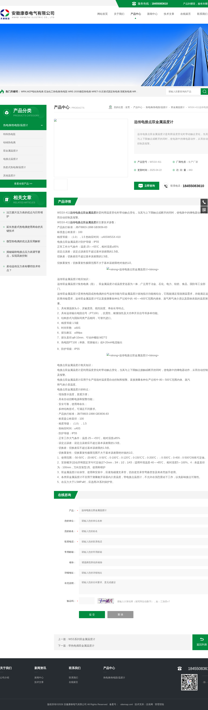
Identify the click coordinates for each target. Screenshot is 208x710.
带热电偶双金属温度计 (81, 645)
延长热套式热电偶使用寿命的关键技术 (24, 229)
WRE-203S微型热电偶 (79, 91)
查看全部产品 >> (23, 183)
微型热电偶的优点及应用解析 (23, 241)
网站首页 (102, 13)
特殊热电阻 (9, 134)
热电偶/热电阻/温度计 (15, 125)
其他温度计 (9, 175)
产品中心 (136, 13)
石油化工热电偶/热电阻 (55, 91)
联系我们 (73, 677)
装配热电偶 (126, 91)
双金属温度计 (10, 150)
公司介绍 (4, 677)
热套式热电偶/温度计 (14, 167)
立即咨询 (149, 185)
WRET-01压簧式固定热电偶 (105, 91)
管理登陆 (159, 704)
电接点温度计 (10, 159)
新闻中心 (152, 13)
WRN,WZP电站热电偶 (32, 91)
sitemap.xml (126, 704)
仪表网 (149, 704)
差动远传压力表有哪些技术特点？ (23, 268)
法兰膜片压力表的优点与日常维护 (24, 214)
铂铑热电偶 (9, 142)
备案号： (113, 704)
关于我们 (119, 13)
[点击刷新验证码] (106, 601)
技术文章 (169, 13)
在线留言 (185, 13)
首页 (127, 107)
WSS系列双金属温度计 (81, 639)
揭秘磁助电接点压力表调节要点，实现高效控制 (23, 254)
